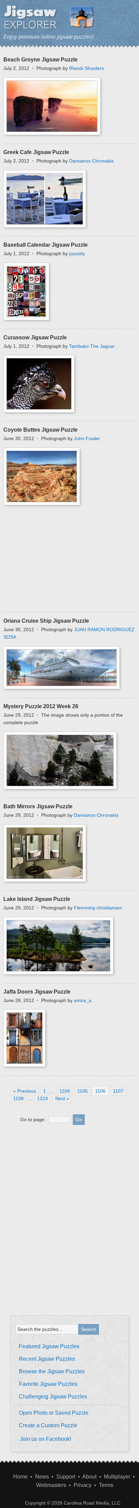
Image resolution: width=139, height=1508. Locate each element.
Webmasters (51, 1485)
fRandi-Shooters (86, 68)
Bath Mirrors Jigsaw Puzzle (38, 806)
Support (65, 1476)
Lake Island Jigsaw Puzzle (36, 899)
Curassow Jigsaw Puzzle (35, 337)
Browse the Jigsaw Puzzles (52, 1371)
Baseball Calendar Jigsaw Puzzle (45, 245)
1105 (82, 1091)
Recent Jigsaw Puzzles (47, 1359)
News (42, 1476)
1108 (18, 1098)
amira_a (82, 1000)
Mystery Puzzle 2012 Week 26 (40, 706)
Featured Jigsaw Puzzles (49, 1346)
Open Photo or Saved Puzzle (53, 1413)
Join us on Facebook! (45, 1439)
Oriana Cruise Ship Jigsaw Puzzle (46, 621)
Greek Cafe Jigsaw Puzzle (36, 152)
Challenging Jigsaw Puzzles (53, 1396)
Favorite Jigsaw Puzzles (48, 1384)
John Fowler (87, 438)
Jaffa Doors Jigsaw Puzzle (37, 992)
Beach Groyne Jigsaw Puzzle (40, 59)
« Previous (24, 1091)
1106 (100, 1091)
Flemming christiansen (98, 907)
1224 (42, 1098)
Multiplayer (117, 1476)
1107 (118, 1091)
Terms (106, 1485)
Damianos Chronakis (91, 161)
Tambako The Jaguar (92, 346)
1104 (64, 1091)
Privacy (82, 1485)
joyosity (77, 253)
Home (20, 1476)
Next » (62, 1098)
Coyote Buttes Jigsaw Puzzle (40, 430)
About (89, 1476)
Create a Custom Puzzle (48, 1425)
